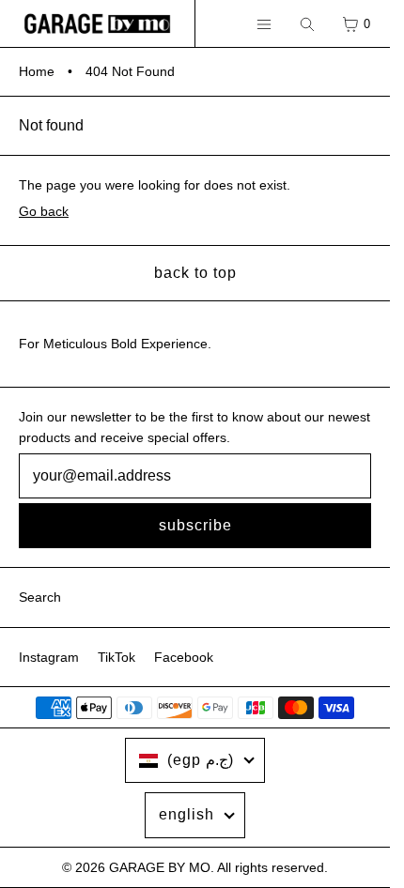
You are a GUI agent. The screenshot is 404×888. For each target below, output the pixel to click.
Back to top (195, 273)
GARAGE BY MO (159, 867)
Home (36, 71)
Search (40, 597)
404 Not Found (130, 71)
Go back (44, 211)
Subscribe (195, 525)
